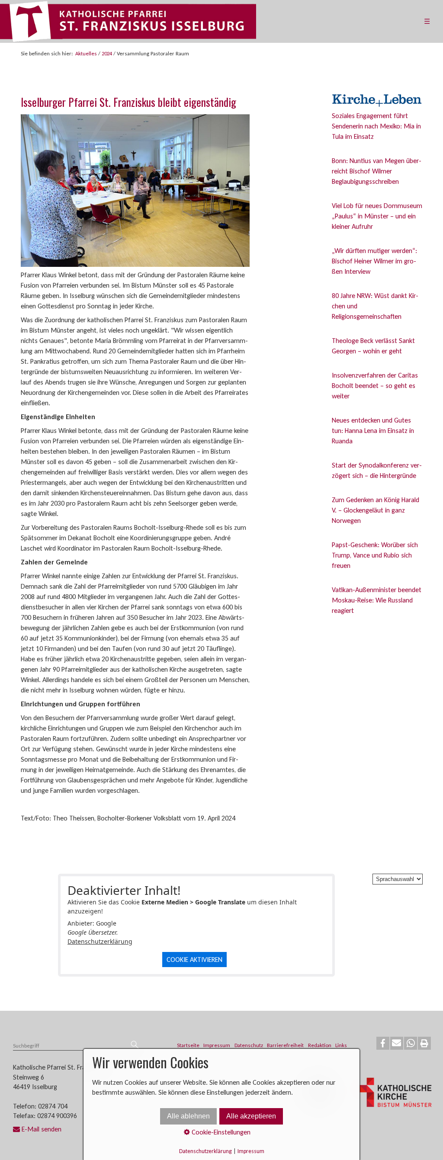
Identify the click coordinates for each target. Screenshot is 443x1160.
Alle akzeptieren (251, 1116)
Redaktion (319, 1045)
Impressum (216, 1045)
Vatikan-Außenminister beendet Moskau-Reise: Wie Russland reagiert (376, 600)
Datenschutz (248, 1045)
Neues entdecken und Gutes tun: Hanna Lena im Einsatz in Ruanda (373, 430)
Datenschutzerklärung (99, 941)
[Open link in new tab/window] (395, 1093)
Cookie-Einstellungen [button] (220, 1132)
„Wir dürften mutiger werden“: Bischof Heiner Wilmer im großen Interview (374, 261)
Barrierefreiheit (285, 1045)
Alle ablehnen (188, 1116)
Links (341, 1045)
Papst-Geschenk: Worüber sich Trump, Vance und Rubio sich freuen (375, 555)
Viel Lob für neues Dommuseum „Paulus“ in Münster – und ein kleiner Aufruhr (377, 216)
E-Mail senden (41, 1129)
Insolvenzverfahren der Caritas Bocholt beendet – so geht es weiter (375, 385)
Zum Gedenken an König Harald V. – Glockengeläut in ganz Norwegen (375, 510)
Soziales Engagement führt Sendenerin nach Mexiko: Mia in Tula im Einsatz (376, 126)
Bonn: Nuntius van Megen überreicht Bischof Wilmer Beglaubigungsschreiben (376, 171)
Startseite (188, 1045)
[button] (382, 1043)
